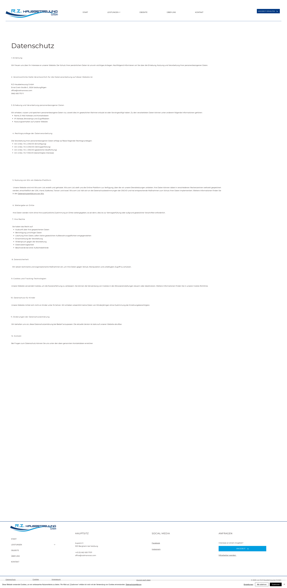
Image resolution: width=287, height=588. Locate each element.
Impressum (56, 579)
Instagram (156, 549)
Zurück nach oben (143, 580)
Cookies (36, 579)
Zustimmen (276, 584)
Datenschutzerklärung (133, 584)
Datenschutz (11, 579)
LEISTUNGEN (16, 545)
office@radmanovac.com (21, 90)
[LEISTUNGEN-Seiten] (119, 12)
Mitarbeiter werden (227, 555)
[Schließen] (284, 584)
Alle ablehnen (262, 584)
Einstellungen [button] (248, 584)
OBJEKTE (15, 550)
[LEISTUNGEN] (55, 545)
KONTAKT (15, 562)
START (14, 539)
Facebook (156, 543)
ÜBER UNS (15, 556)
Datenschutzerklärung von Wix (31, 193)
